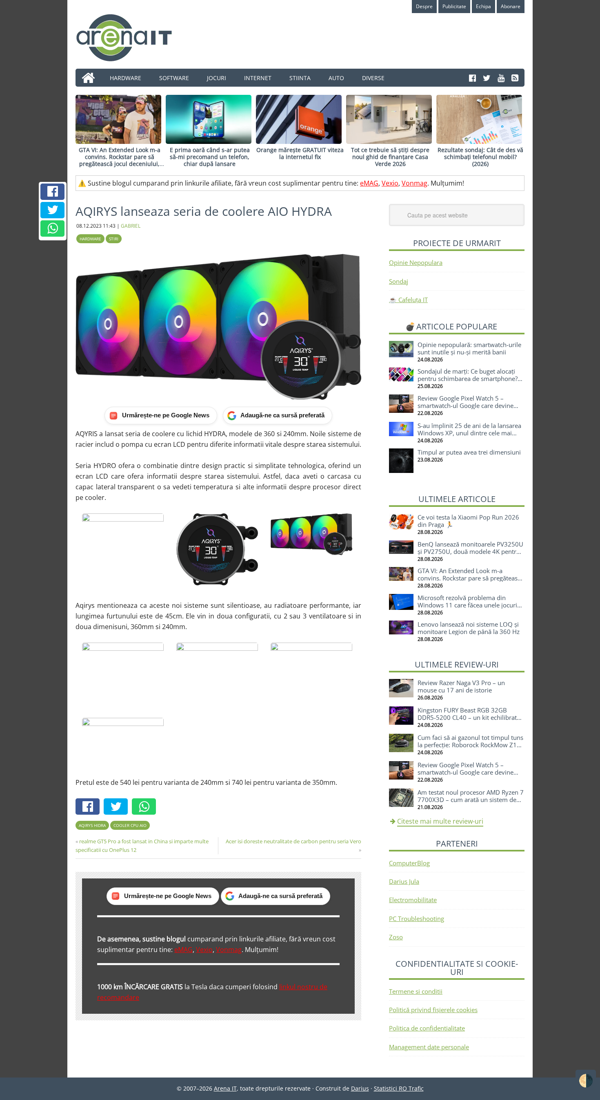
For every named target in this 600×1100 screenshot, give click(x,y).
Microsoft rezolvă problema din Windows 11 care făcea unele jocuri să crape (467, 605)
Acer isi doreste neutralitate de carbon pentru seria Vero (293, 841)
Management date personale (429, 1047)
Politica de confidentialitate (427, 1028)
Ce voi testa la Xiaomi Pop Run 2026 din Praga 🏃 (468, 521)
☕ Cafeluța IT (408, 300)
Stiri (113, 239)
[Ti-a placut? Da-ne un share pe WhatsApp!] (52, 228)
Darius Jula (404, 881)
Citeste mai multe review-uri (440, 821)
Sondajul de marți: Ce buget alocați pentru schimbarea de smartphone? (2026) (468, 378)
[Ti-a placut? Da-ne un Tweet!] (52, 210)
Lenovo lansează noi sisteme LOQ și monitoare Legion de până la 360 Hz (469, 628)
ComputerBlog (409, 863)
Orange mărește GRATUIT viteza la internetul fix (300, 153)
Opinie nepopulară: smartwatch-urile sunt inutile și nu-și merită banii (469, 348)
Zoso (396, 937)
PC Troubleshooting (416, 918)
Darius (360, 1088)
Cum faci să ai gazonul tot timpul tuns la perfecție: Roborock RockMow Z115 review (471, 744)
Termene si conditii (415, 991)
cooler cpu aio (130, 825)
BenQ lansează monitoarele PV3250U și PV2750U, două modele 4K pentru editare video (470, 551)
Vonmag (414, 183)
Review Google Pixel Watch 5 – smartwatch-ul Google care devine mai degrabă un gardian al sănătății (467, 405)
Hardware (90, 239)
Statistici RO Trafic (399, 1088)
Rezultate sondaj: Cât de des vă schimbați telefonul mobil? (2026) (480, 157)
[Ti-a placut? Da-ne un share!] (52, 192)
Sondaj (398, 281)
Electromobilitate (413, 900)
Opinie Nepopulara (415, 262)
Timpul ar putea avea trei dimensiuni (469, 452)
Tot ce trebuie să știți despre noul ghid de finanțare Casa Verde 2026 (390, 157)
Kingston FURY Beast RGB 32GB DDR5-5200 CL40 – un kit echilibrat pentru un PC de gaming (467, 717)
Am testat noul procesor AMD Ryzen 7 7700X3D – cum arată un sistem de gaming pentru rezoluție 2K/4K (471, 799)
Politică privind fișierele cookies (433, 1010)
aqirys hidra (92, 825)
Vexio (390, 183)
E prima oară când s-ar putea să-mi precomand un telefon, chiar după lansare (210, 157)
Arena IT (131, 37)
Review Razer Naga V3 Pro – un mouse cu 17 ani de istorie (461, 686)
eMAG (369, 183)
